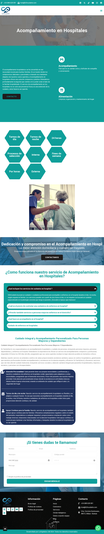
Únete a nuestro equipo (61, 516)
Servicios (56, 510)
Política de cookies (35, 507)
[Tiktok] (88, 3)
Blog (54, 519)
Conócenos (57, 507)
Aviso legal (32, 504)
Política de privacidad (35, 510)
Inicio (55, 504)
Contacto (56, 522)
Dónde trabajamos (59, 513)
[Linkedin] (80, 3)
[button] (101, 10)
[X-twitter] (84, 3)
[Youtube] (93, 3)
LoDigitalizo (43, 532)
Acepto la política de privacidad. (20, 477)
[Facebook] (101, 3)
